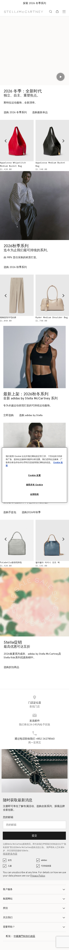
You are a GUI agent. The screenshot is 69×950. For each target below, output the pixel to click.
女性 (10, 860)
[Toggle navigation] (64, 12)
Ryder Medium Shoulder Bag (52, 317)
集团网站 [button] (8, 899)
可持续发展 (46, 866)
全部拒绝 (34, 494)
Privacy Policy (37, 876)
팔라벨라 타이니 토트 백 (48, 562)
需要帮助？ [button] (9, 927)
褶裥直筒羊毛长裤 (8, 317)
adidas (44, 860)
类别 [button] (5, 908)
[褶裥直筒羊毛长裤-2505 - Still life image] (17, 295)
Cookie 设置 (34, 475)
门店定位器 (34, 703)
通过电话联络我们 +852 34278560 (35, 739)
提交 (34, 835)
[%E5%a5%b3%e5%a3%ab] (34, 602)
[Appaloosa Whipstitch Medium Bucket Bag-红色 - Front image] (17, 140)
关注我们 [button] (8, 917)
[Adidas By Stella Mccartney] (34, 357)
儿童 (10, 866)
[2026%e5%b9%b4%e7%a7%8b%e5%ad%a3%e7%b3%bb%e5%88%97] (34, 205)
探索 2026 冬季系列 (34, 3)
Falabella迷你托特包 (11, 562)
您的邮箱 (8, 817)
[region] (34, 475)
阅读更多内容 (10, 854)
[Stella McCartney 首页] (23, 11)
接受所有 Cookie (34, 485)
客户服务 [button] (8, 889)
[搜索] (50, 11)
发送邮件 (34, 721)
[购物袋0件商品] (57, 11)
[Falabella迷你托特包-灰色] (17, 540)
